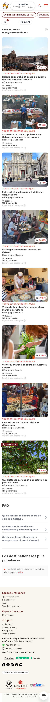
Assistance (7, 624)
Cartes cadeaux (9, 627)
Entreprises (7, 630)
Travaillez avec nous (11, 606)
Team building (8, 634)
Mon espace (8, 615)
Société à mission (39, 694)
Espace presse (9, 600)
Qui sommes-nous (10, 596)
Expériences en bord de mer (18, 15)
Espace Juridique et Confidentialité (25, 697)
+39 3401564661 (13, 645)
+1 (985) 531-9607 (14, 648)
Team (4, 603)
